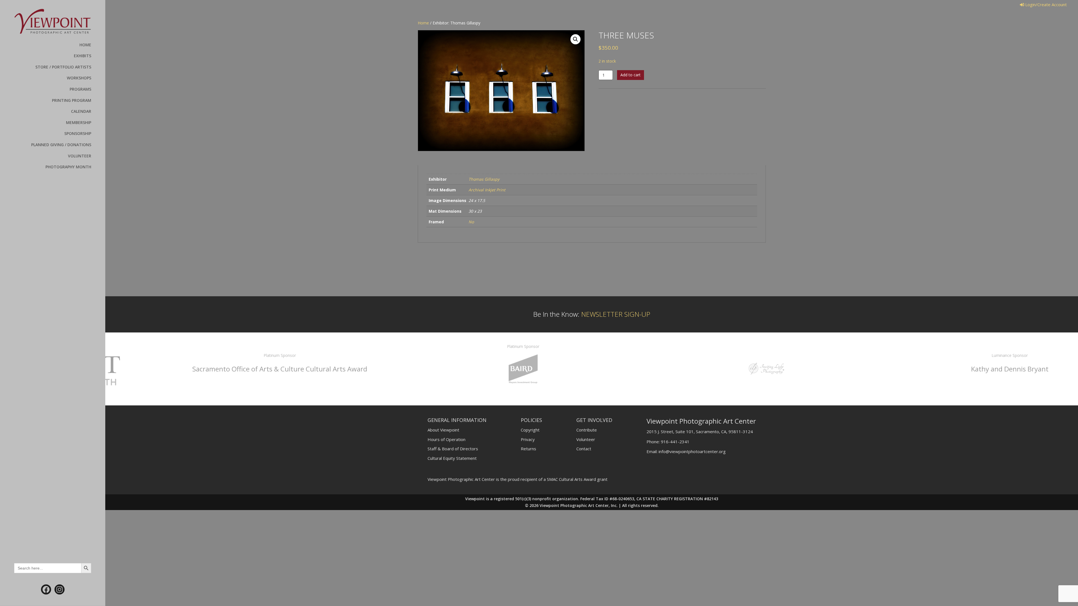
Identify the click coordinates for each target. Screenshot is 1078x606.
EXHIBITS (82, 55)
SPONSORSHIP (77, 133)
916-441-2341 (675, 441)
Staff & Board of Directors (453, 448)
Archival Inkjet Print (487, 189)
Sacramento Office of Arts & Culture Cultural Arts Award (226, 368)
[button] (575, 39)
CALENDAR (81, 111)
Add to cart (630, 74)
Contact (583, 448)
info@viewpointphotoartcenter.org (692, 451)
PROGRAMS (80, 89)
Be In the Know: (591, 314)
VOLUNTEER (79, 156)
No (471, 221)
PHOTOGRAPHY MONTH (68, 166)
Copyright (530, 430)
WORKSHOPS (79, 78)
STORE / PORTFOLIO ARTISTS (63, 67)
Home (423, 23)
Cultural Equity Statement (452, 458)
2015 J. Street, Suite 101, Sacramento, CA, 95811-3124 (700, 431)
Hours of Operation (446, 439)
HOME (85, 44)
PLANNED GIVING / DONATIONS (61, 144)
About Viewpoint (443, 430)
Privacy (528, 439)
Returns (528, 448)
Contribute (586, 430)
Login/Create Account (1045, 4)
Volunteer (585, 439)
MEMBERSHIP (78, 122)
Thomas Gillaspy (484, 179)
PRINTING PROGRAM (71, 100)
